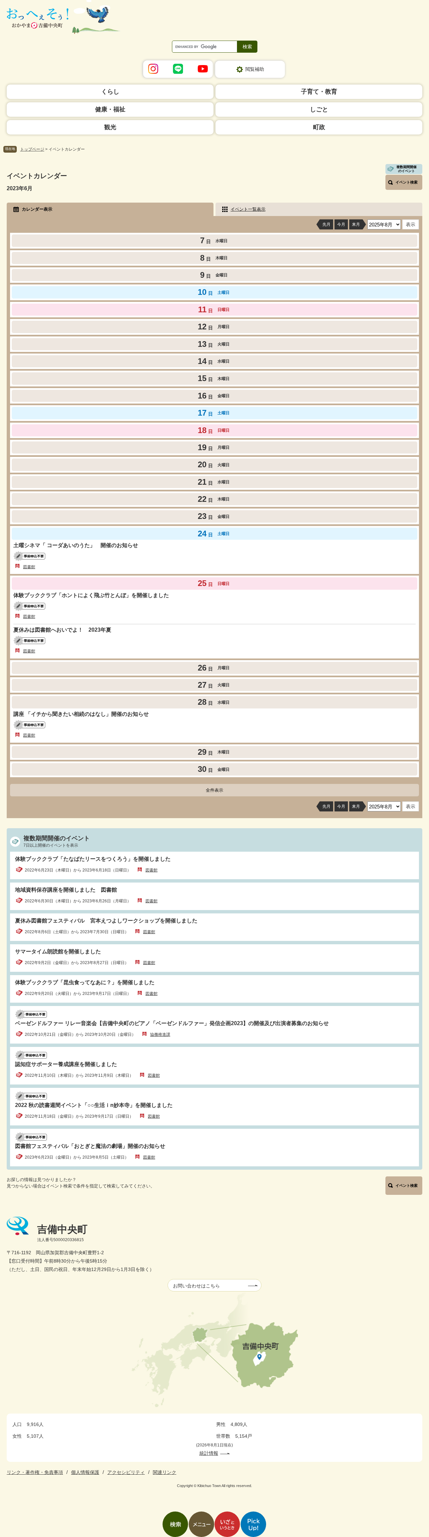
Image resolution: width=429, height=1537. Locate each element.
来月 (356, 224)
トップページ (32, 149)
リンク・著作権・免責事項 (35, 1472)
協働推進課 (160, 1034)
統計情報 (208, 1453)
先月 (326, 224)
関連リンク (164, 1472)
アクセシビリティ (126, 1472)
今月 (341, 224)
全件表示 (214, 790)
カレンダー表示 (37, 209)
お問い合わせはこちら (196, 1285)
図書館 (29, 567)
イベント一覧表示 (248, 209)
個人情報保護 (85, 1472)
